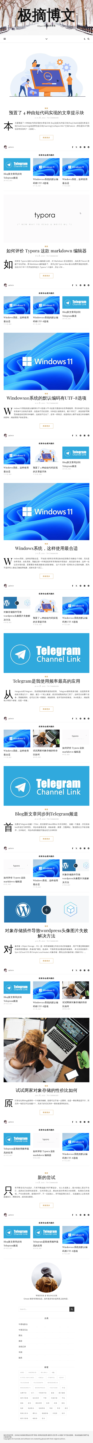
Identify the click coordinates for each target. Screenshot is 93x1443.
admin (11, 147)
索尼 (66, 1408)
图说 (20, 1335)
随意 (46, 108)
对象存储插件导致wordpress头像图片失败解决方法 (17, 615)
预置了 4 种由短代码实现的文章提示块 (46, 112)
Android (32, 1372)
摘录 (20, 1341)
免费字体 (23, 1393)
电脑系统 (42, 1408)
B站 (53, 1372)
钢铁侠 (35, 1418)
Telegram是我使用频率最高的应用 (46, 681)
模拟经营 (39, 1403)
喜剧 (52, 1393)
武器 (55, 1403)
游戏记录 (22, 1346)
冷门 (32, 1393)
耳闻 (20, 1352)
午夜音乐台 (23, 1330)
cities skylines (27, 1377)
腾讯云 (35, 1413)
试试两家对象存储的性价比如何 (47, 1090)
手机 (63, 1398)
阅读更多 (46, 137)
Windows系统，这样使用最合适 (46, 548)
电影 (21, 1408)
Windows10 (53, 1383)
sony (61, 1377)
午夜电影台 (23, 1324)
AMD (22, 1372)
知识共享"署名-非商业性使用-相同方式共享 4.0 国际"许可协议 (48, 1435)
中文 (63, 1388)
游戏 (63, 1403)
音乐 (43, 1418)
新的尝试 (46, 1177)
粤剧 (51, 1408)
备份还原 (36, 1398)
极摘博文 (46, 15)
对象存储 (54, 1398)
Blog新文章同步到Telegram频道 (46, 814)
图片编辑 (62, 1393)
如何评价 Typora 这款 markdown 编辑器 (46, 250)
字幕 (45, 1398)
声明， (12, 1435)
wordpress (40, 1388)
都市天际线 (24, 1418)
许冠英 (55, 1413)
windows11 (25, 1388)
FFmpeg (51, 1377)
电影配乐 (31, 1408)
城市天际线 (24, 1398)
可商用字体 (43, 1393)
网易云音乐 (24, 1413)
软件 (63, 1413)
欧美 (48, 1403)
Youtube (54, 1388)
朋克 (29, 1403)
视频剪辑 (45, 1413)
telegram (24, 1383)
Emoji (41, 1377)
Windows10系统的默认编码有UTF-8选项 (46, 398)
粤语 (58, 1408)
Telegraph (38, 1383)
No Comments (52, 117)
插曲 (21, 1403)
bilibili (44, 1372)
